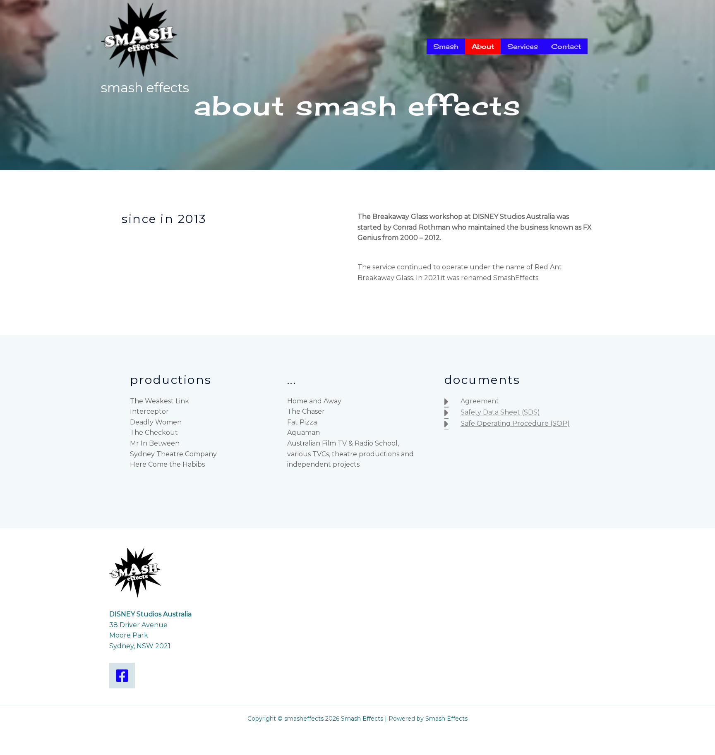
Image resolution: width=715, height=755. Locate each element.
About (483, 46)
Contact (566, 46)
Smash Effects (145, 88)
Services (522, 46)
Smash (445, 46)
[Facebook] (122, 675)
